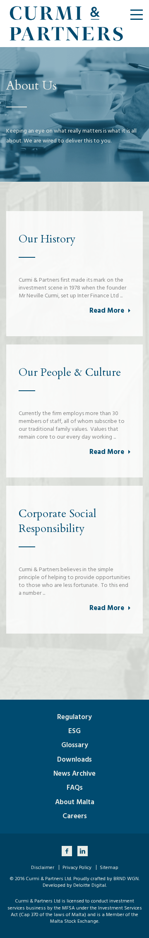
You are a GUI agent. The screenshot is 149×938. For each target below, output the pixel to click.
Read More (106, 311)
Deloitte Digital (89, 885)
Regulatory (74, 717)
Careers (74, 816)
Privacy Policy (76, 867)
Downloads (74, 760)
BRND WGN (126, 879)
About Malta (74, 802)
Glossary (74, 745)
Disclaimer (42, 867)
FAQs (75, 788)
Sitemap (109, 867)
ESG (74, 731)
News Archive (74, 774)
